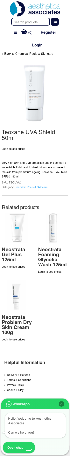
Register (48, 32)
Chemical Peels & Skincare (31, 187)
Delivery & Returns (18, 375)
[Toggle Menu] (5, 55)
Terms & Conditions (19, 380)
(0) (29, 32)
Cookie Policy (15, 390)
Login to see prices (13, 149)
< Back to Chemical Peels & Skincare (27, 53)
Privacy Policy (15, 385)
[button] (61, 404)
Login (37, 45)
